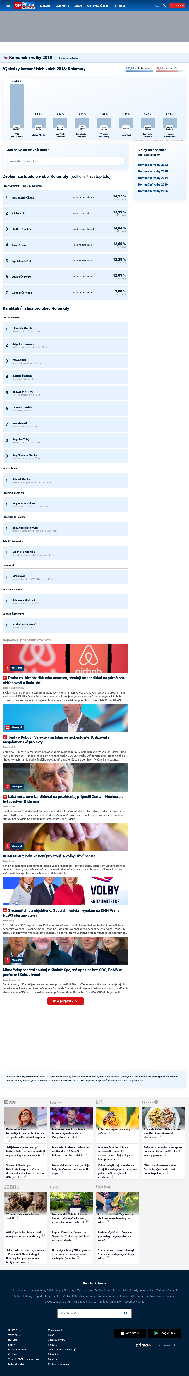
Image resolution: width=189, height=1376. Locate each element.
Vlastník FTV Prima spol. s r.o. (23, 1359)
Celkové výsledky (68, 58)
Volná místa (14, 1335)
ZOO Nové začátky (167, 1290)
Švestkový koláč (134, 1301)
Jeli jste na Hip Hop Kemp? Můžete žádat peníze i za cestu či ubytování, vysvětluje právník (25, 1151)
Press (51, 1335)
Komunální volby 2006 (153, 191)
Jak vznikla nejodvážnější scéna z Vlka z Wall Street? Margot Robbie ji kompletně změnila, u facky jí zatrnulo (25, 1256)
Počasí (126, 1290)
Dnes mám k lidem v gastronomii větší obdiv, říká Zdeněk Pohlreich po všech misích (71, 1151)
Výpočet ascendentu (57, 1301)
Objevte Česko (98, 6)
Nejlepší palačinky (110, 1301)
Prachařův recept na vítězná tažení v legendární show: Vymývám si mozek (68, 1133)
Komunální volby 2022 (153, 165)
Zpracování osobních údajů (62, 1349)
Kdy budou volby (144, 1290)
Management (55, 1330)
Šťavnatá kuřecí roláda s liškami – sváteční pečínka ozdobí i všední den (162, 1133)
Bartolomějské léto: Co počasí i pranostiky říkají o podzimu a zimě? (116, 1236)
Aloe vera (137, 1296)
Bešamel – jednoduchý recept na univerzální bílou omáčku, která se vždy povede (163, 1151)
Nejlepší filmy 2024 (41, 1290)
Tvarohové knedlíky (84, 1301)
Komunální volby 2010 (153, 184)
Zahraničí (63, 6)
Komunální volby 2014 (153, 178)
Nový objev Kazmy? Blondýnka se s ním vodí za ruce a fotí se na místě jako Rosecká (71, 1254)
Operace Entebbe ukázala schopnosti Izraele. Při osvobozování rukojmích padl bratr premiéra (115, 1153)
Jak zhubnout (18, 1290)
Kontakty (52, 1344)
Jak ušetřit (121, 6)
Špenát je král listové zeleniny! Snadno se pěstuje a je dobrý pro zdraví (117, 1254)
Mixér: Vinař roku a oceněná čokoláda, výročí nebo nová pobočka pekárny (160, 1169)
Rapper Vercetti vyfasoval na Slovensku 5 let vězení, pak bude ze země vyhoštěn (71, 1236)
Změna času (102, 1290)
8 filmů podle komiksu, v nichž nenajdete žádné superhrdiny (23, 1234)
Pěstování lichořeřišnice (160, 1296)
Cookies (12, 1354)
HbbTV (12, 1344)
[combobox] (64, 161)
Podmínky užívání (17, 1349)
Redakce (52, 1359)
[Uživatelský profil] (164, 5)
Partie (116, 1290)
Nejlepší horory (65, 1290)
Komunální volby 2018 (153, 171)
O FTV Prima (14, 1330)
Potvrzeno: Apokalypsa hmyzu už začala (117, 1131)
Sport (78, 6)
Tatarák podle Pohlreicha (113, 1296)
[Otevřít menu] (8, 5)
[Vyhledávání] (157, 5)
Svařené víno (87, 1296)
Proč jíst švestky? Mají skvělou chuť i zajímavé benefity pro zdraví (116, 1218)
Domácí (45, 6)
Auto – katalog (23, 1296)
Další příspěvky (63, 1001)
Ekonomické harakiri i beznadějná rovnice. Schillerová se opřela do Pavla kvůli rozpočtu (25, 1133)
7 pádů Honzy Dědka (47, 1296)
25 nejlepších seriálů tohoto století (22, 1216)
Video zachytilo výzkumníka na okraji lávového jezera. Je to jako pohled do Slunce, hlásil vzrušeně (117, 1171)
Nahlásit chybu (16, 1364)
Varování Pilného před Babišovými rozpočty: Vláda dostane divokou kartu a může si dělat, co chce (25, 1171)
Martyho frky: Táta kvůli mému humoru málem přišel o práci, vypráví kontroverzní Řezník (69, 1218)
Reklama (13, 1339)
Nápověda (53, 1354)
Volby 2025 (70, 1296)
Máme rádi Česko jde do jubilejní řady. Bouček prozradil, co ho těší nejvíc (71, 1169)
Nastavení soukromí (58, 1364)
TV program (84, 1290)
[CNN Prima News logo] (24, 5)
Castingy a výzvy (56, 1339)
